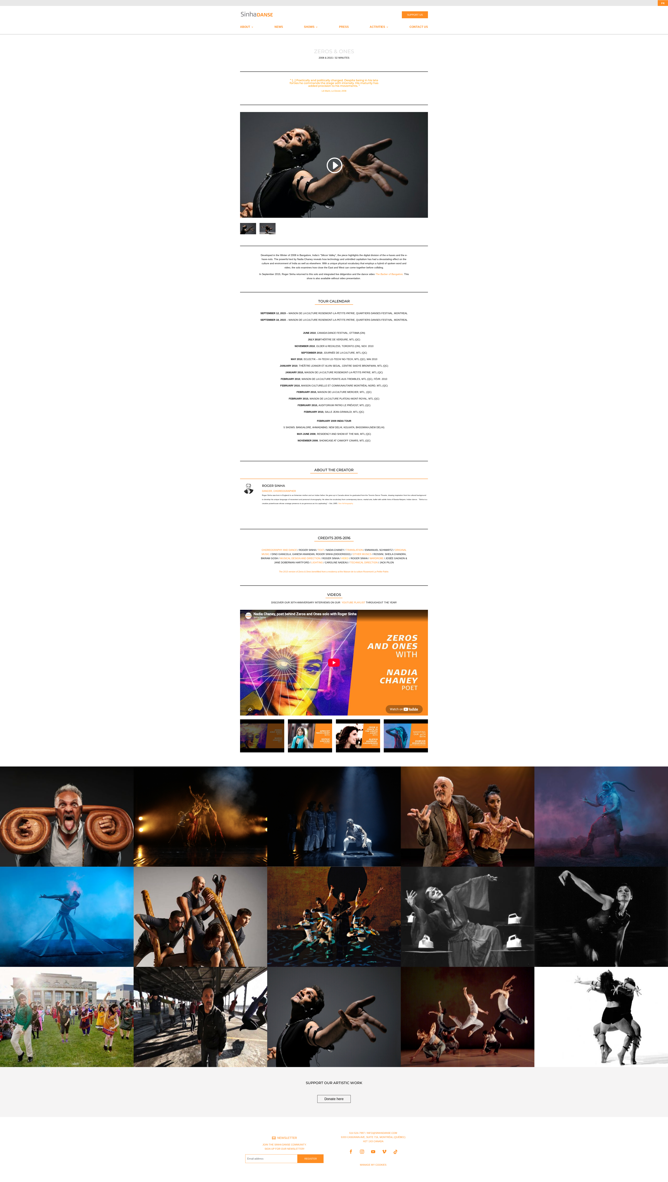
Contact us (418, 27)
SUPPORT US (415, 14)
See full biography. (345, 503)
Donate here (334, 1099)
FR (663, 3)
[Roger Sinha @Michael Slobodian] (268, 234)
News (279, 27)
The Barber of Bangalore (389, 274)
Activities (377, 27)
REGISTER (310, 1158)
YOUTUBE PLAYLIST (353, 602)
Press (344, 27)
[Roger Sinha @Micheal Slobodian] (248, 234)
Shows (309, 27)
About (245, 27)
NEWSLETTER (287, 1138)
